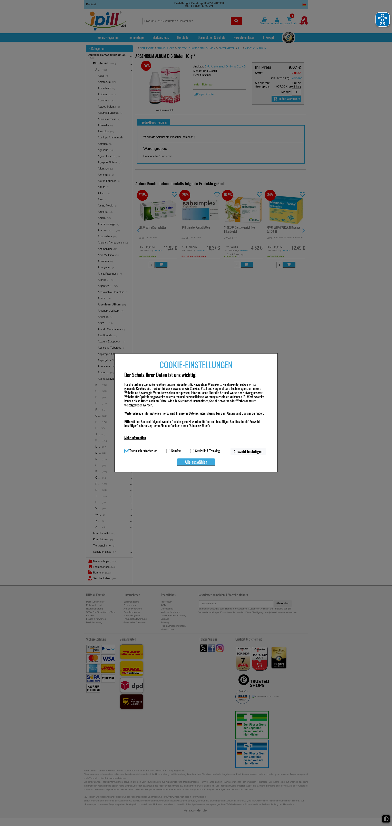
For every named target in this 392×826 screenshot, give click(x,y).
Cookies (246, 413)
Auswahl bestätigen (248, 451)
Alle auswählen (196, 462)
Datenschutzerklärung (202, 413)
